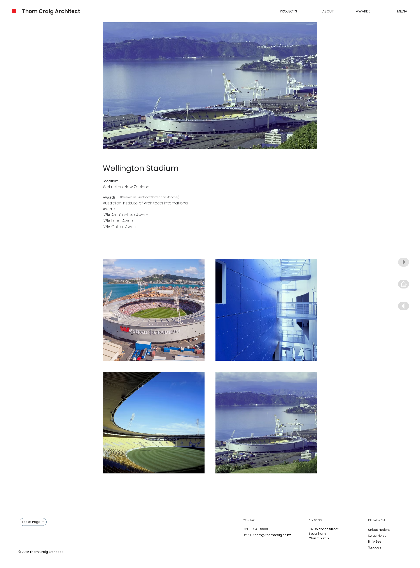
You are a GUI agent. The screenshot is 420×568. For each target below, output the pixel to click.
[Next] (403, 284)
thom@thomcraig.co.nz (272, 535)
